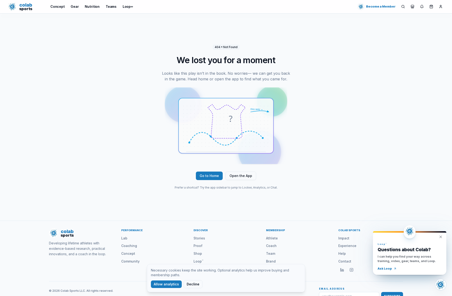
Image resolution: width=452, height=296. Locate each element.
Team (270, 253)
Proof (198, 246)
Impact (343, 238)
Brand (271, 261)
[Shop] (412, 6)
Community (130, 261)
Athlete (272, 238)
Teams (111, 6)
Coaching (129, 246)
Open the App (241, 176)
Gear (75, 6)
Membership (275, 230)
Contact (344, 261)
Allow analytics (166, 284)
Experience (347, 246)
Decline (193, 284)
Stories (199, 238)
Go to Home (209, 176)
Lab (124, 238)
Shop (198, 253)
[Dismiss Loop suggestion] (440, 237)
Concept (57, 6)
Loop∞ (128, 6)
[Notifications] (422, 6)
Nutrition (92, 6)
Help (342, 253)
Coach (271, 246)
